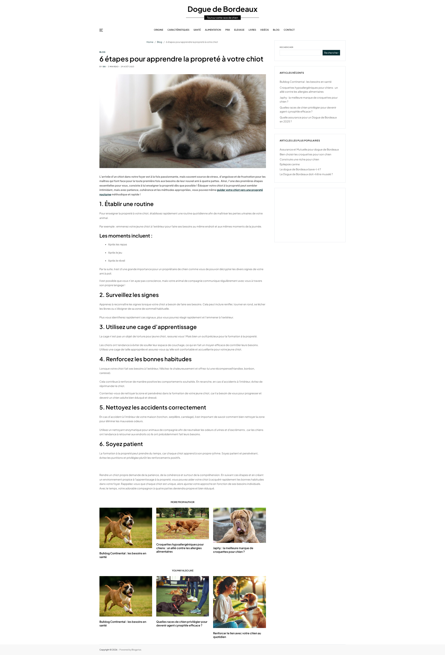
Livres (252, 29)
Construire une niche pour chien (299, 159)
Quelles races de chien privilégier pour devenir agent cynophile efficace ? (181, 623)
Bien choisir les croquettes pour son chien (305, 154)
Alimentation (213, 29)
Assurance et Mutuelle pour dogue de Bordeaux (309, 149)
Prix (227, 29)
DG (104, 66)
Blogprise (136, 649)
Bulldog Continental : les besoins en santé (122, 623)
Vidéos (264, 29)
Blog (276, 29)
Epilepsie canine (290, 164)
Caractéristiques (178, 29)
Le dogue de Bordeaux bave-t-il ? (300, 169)
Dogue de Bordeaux (222, 9)
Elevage (239, 29)
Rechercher (286, 47)
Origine (158, 29)
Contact (289, 29)
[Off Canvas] (101, 30)
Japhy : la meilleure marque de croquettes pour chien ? (233, 549)
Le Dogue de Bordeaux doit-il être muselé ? (306, 174)
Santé (197, 29)
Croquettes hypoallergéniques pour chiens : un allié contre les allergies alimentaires (180, 547)
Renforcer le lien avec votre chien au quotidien (237, 635)
